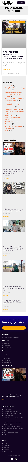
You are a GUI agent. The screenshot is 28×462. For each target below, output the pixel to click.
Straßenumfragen (10, 115)
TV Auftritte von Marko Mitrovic (13, 126)
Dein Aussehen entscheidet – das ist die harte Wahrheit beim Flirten (14, 302)
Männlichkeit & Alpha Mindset (13, 109)
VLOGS (7, 130)
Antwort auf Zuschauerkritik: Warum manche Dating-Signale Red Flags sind (13, 248)
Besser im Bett (9, 86)
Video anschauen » (6, 399)
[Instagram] (16, 459)
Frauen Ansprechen (10, 103)
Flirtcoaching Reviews (11, 100)
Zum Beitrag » (6, 69)
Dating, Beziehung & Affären (13, 92)
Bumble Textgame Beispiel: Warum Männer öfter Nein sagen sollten (13, 288)
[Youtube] (12, 459)
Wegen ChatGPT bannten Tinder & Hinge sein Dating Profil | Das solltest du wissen (13, 171)
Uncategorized (9, 128)
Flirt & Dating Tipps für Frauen (13, 98)
